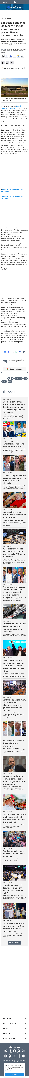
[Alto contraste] (3, 62)
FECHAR (14, 1074)
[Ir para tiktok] (10, 1056)
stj (8, 378)
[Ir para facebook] (10, 1051)
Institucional (9, 1039)
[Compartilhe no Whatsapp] (14, 56)
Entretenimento (10, 1023)
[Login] (26, 2)
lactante (4, 381)
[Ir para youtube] (23, 1056)
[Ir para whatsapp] (18, 1056)
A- (12, 63)
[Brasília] (14, 7)
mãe (12, 378)
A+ (7, 63)
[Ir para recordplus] (6, 1056)
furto (25, 378)
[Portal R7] (14, 2)
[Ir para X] (14, 1056)
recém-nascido (18, 378)
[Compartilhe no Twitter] (3, 56)
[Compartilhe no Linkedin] (11, 56)
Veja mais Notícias (14, 942)
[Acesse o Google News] (18, 56)
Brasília (9, 18)
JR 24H (5, 1028)
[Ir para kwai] (18, 1051)
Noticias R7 (3, 18)
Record (6, 1034)
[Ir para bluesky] (6, 1051)
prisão (9, 381)
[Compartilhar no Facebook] (7, 56)
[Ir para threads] (23, 1051)
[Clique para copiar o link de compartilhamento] (22, 56)
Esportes (7, 1018)
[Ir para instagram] (14, 1051)
